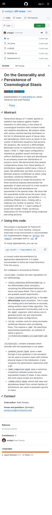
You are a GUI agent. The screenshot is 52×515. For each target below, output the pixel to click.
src (8, 38)
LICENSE (10, 48)
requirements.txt (13, 58)
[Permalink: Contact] (2, 396)
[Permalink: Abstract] (2, 112)
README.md (12, 53)
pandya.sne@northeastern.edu (18, 410)
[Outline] (49, 66)
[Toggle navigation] (4, 4)
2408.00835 (27, 97)
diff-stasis (20, 11)
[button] (45, 249)
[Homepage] (26, 4)
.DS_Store (11, 43)
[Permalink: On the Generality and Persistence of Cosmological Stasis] (2, 79)
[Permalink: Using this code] (2, 220)
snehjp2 (9, 11)
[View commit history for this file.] (46, 32)
